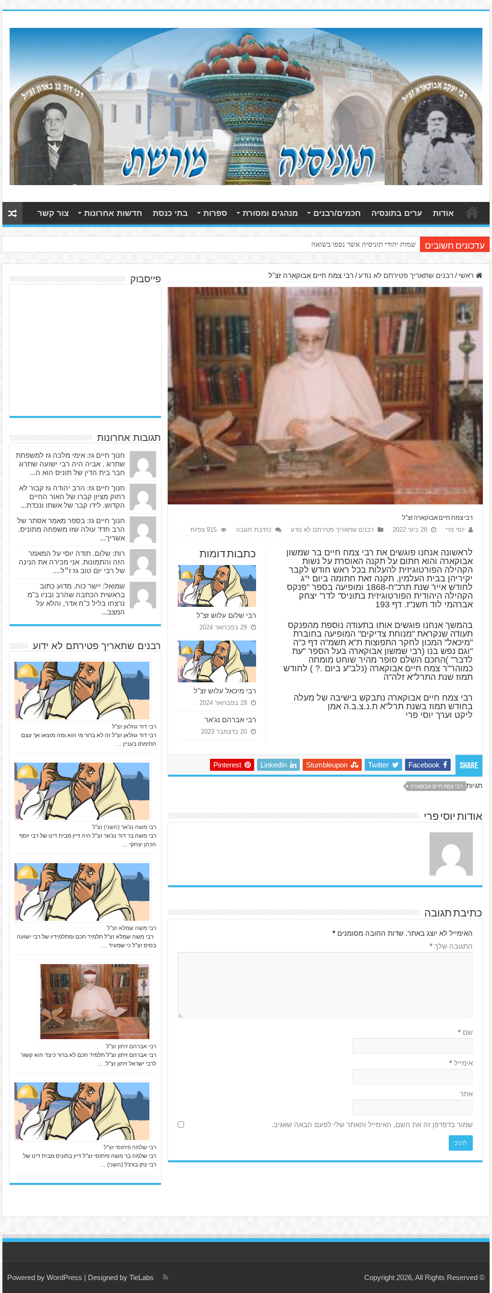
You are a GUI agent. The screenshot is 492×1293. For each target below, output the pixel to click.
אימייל (461, 1063)
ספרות (215, 213)
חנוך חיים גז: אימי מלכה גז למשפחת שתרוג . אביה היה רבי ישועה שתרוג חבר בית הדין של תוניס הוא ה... (70, 464)
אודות (443, 213)
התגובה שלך (451, 946)
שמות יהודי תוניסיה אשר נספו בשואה (363, 244)
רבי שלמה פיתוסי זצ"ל (130, 1147)
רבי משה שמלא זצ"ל (131, 928)
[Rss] (165, 1277)
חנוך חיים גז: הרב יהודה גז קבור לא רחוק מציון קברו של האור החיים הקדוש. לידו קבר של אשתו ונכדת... (72, 496)
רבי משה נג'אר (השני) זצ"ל (124, 827)
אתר (466, 1094)
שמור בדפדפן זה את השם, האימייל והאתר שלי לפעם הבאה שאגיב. (372, 1124)
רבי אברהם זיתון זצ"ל (131, 1046)
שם (465, 1032)
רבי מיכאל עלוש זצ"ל (225, 691)
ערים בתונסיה (396, 213)
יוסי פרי (455, 529)
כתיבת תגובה (253, 529)
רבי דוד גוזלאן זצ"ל (134, 726)
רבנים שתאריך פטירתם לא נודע (406, 275)
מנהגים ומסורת (270, 213)
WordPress (64, 1277)
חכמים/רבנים (337, 213)
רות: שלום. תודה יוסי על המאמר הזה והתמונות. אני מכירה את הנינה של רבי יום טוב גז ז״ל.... (72, 562)
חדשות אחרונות (113, 213)
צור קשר (53, 213)
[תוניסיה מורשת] (246, 104)
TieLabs (141, 1277)
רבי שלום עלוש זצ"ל (226, 615)
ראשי (472, 212)
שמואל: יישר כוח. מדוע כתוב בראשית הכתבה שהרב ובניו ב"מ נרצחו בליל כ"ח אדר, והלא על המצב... (76, 599)
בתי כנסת (170, 213)
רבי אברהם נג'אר (230, 720)
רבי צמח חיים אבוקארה (436, 786)
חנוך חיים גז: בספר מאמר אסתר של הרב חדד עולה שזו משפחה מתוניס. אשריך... (71, 529)
